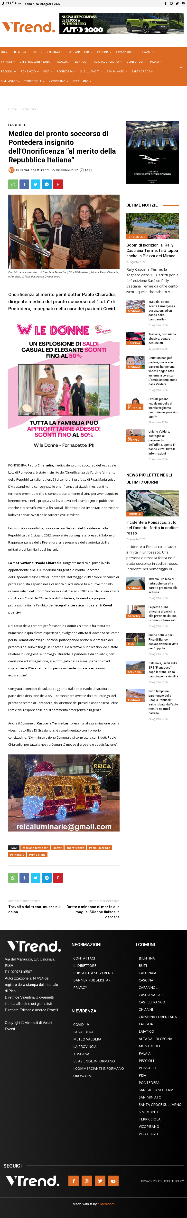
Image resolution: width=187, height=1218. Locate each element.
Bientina (147, 958)
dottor (57, 848)
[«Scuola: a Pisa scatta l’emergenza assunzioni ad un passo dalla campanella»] (135, 306)
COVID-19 (81, 1024)
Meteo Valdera (87, 1039)
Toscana (134, 343)
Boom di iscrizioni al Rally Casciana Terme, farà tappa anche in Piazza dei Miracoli (152, 250)
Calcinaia (134, 671)
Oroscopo (83, 1075)
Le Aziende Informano (94, 1061)
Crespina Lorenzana (158, 1016)
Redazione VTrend (34, 170)
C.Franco (134, 615)
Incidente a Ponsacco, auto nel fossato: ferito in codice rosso (152, 527)
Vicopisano (149, 1126)
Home (12, 109)
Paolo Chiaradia (99, 848)
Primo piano (37, 854)
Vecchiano (148, 1133)
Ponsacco (148, 1068)
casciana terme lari (35, 848)
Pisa (131, 643)
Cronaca (134, 310)
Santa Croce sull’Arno (160, 1104)
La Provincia (134, 407)
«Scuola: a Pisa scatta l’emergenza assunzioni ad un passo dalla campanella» (162, 310)
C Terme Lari (137, 236)
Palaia (144, 1053)
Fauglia (146, 1024)
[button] (181, 66)
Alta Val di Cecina (155, 1038)
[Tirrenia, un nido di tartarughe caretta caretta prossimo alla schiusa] (135, 583)
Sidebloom (106, 1204)
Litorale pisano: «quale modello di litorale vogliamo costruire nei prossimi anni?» (163, 407)
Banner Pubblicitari (92, 980)
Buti (143, 965)
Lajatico (146, 1031)
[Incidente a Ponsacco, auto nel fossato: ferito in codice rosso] (152, 503)
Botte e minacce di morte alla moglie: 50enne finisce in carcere (93, 912)
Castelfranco (152, 1002)
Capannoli (149, 987)
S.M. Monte (149, 1111)
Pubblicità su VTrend (93, 972)
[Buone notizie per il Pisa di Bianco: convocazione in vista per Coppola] (135, 639)
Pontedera (17, 854)
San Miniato (150, 1097)
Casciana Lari (151, 994)
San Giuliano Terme (157, 1090)
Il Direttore (84, 965)
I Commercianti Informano (98, 1068)
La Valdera (28, 109)
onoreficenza (75, 848)
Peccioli (146, 1060)
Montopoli (149, 1046)
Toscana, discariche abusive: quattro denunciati (162, 339)
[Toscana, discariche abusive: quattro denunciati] (135, 338)
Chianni (146, 1009)
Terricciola (149, 1119)
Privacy (80, 987)
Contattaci (84, 958)
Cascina (146, 980)
